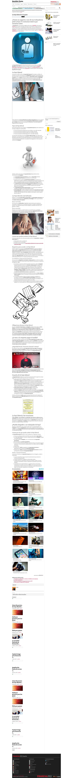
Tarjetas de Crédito (16, 770)
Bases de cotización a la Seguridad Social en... (56, 30)
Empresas (28, 10)
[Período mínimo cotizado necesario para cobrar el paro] (50, 226)
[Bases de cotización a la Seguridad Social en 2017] (48, 31)
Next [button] (13, 750)
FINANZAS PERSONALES (39, 8)
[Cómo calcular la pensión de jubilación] (48, 17)
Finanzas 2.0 (47, 760)
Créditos (15, 766)
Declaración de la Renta (33, 764)
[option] (17, 603)
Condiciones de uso (15, 775)
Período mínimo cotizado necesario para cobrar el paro (57, 227)
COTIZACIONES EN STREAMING (17, 8)
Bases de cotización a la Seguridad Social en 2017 (23, 581)
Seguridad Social (18, 11)
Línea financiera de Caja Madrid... (17, 606)
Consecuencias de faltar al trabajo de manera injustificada (58, 220)
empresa (13, 26)
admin (21, 12)
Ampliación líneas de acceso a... (17, 669)
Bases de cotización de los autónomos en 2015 (56, 44)
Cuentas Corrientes (16, 771)
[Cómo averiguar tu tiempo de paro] (50, 171)
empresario (27, 68)
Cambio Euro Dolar (32, 768)
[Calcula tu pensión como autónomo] (48, 24)
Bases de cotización (15, 10)
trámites (22, 11)
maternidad (19, 67)
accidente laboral (35, 67)
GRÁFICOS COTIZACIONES (28, 8)
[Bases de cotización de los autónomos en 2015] (48, 79)
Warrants (31, 765)
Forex (31, 772)
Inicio (13, 4)
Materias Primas (32, 771)
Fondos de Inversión (16, 765)
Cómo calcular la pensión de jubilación (56, 16)
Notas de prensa (30, 4)
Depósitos (15, 763)
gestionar (32, 10)
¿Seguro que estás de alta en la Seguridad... (58, 129)
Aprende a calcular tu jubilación (57, 212)
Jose (20, 622)
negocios (35, 10)
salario (40, 30)
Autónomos (25, 4)
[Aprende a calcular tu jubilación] (50, 213)
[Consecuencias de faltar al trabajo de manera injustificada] (50, 219)
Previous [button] (14, 597)
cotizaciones (14, 31)
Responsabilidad (21, 775)
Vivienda (31, 763)
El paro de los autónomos (55, 37)
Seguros (15, 769)
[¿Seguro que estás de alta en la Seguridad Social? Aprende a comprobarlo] (50, 129)
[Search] (60, 8)
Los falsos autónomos (18, 580)
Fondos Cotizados (16, 764)
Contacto (35, 4)
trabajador (14, 30)
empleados (21, 10)
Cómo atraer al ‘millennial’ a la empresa (21, 582)
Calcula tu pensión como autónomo (56, 23)
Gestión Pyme (17, 1)
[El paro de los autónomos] (48, 38)
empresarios (25, 10)
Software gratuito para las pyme (17, 618)
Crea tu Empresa (17, 4)
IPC (14, 760)
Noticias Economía (32, 760)
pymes (22, 4)
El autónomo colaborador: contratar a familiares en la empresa (26, 578)
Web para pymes (17, 630)
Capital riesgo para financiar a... (16, 655)
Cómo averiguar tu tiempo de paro (58, 136)
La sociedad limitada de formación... (16, 642)
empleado (34, 25)
